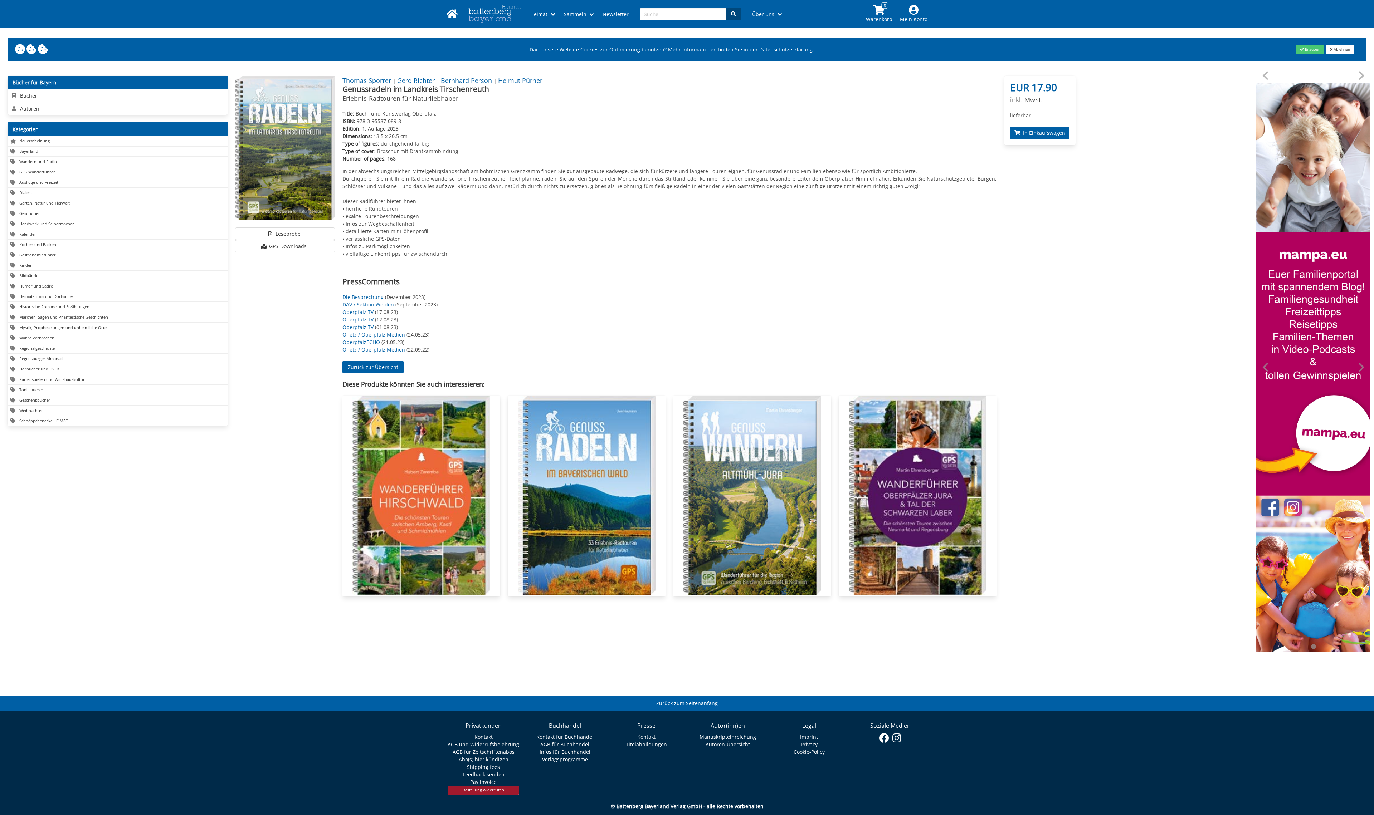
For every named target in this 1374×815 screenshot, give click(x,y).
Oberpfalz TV (358, 312)
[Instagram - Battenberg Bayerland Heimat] (897, 738)
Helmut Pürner (520, 80)
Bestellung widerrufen (483, 789)
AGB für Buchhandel (564, 744)
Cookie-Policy (809, 751)
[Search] (733, 14)
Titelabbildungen (646, 744)
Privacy (809, 744)
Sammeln (575, 14)
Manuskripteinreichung (728, 736)
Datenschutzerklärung (786, 49)
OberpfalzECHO (361, 342)
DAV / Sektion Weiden (368, 304)
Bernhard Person (467, 80)
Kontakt (483, 736)
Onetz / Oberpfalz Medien (373, 334)
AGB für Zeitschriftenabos (484, 751)
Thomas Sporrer (367, 80)
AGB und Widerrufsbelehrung (483, 744)
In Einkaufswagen (1042, 132)
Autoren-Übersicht (728, 744)
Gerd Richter (417, 80)
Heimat (538, 14)
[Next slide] (1361, 75)
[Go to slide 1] (1313, 646)
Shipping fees (483, 767)
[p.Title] (421, 592)
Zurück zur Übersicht (373, 367)
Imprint (809, 736)
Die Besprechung (363, 297)
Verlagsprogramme (565, 759)
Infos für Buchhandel (565, 751)
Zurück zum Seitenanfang (687, 703)
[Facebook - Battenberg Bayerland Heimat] (884, 738)
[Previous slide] (1266, 75)
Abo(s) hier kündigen (483, 759)
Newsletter (616, 14)
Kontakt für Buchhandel (565, 736)
